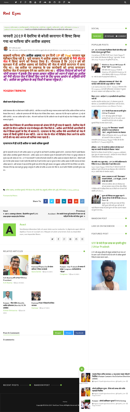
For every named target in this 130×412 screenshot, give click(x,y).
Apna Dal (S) (36, 272)
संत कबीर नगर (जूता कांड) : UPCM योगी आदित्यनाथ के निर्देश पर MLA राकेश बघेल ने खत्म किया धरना (109, 163)
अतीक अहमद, (15, 50)
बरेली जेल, (37, 50)
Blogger (58, 333)
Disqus (68, 333)
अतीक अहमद (14, 27)
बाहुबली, (42, 50)
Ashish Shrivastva (10, 310)
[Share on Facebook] (45, 201)
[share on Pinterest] (70, 201)
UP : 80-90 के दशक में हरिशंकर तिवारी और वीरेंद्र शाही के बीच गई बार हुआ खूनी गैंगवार (109, 51)
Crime (75, 27)
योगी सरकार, (55, 50)
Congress (64, 274)
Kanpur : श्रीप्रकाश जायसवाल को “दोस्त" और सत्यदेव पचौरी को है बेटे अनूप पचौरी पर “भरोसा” (107, 82)
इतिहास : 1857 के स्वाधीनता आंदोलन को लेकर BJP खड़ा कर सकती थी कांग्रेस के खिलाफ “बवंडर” (108, 148)
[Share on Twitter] (52, 201)
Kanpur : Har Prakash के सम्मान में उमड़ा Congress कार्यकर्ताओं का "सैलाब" (72, 269)
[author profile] (5, 50)
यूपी (62, 27)
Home (6, 2)
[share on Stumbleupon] (76, 201)
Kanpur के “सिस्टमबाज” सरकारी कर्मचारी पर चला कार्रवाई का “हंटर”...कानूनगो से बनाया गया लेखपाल (114, 130)
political (7, 29)
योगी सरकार (68, 27)
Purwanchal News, (75, 50)
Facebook (79, 333)
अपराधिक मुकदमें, (23, 50)
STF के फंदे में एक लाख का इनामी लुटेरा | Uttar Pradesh (114, 112)
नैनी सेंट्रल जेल (34, 27)
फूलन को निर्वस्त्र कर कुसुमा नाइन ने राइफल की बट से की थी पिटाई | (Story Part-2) (114, 198)
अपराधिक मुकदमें (23, 27)
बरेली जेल (42, 27)
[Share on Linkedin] (64, 201)
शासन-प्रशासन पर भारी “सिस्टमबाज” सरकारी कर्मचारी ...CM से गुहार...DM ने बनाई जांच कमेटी (114, 178)
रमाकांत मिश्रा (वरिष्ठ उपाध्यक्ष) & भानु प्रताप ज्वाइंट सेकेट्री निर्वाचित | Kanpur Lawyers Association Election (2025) (111, 376)
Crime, (61, 50)
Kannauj (34, 308)
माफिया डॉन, (47, 50)
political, (65, 50)
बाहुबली (49, 27)
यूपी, (51, 50)
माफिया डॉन (56, 27)
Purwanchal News (17, 29)
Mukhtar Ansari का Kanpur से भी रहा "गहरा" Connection (113, 65)
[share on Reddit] (82, 201)
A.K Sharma (7, 283)
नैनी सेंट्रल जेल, (31, 50)
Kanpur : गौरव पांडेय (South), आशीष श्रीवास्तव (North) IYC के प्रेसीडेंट (14, 305)
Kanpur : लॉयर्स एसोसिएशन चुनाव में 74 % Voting (109, 401)
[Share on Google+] (58, 201)
